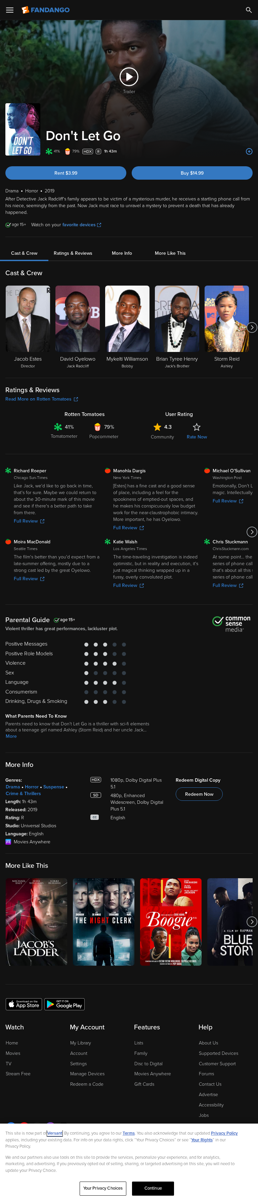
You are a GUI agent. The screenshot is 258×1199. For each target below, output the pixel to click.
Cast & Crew (24, 253)
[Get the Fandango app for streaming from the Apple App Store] (23, 1004)
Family (140, 1053)
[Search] (249, 10)
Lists (138, 1043)
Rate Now (197, 437)
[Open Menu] (9, 10)
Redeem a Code (86, 1084)
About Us (208, 1043)
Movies (13, 1053)
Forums (206, 1074)
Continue (153, 1188)
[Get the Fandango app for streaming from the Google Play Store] (64, 1004)
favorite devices (79, 225)
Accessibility (211, 1105)
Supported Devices (218, 1053)
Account (78, 1053)
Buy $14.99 (192, 173)
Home (12, 1043)
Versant (54, 1133)
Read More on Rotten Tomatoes (38, 399)
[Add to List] (249, 151)
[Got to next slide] (252, 327)
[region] (129, 1161)
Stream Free (18, 1074)
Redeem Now (199, 794)
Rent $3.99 (65, 173)
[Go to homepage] (46, 10)
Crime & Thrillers (23, 793)
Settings (78, 1064)
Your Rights (202, 1140)
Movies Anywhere (152, 1074)
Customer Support (217, 1064)
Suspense (53, 787)
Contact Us (210, 1084)
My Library (80, 1043)
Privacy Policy (224, 1133)
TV (8, 1064)
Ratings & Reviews (73, 253)
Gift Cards (144, 1084)
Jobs (204, 1115)
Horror (32, 787)
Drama (13, 787)
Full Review (26, 521)
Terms (129, 1133)
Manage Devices (87, 1074)
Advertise (208, 1094)
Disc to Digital (148, 1064)
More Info (122, 253)
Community (162, 437)
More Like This (170, 253)
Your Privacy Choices (103, 1188)
